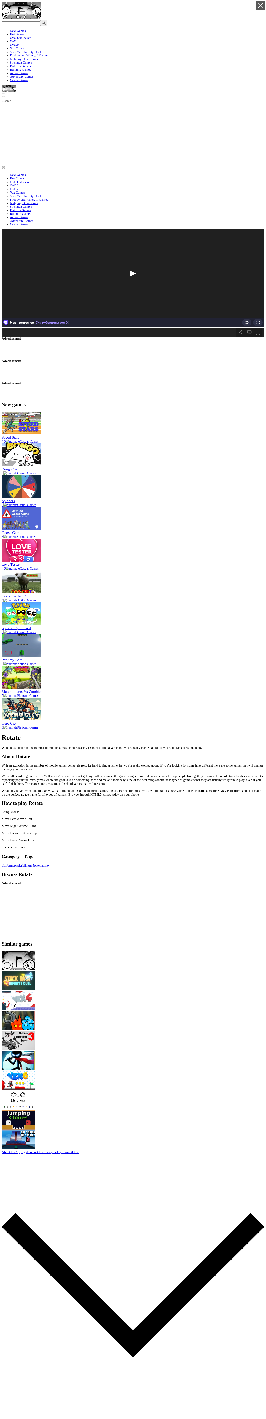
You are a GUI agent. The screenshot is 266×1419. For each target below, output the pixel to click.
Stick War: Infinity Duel (25, 52)
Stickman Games (21, 62)
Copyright (21, 1152)
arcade (17, 865)
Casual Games (19, 80)
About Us (8, 1152)
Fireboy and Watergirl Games (29, 55)
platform (7, 865)
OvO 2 (14, 41)
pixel (37, 865)
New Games (18, 30)
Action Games (19, 73)
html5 (30, 865)
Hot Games (17, 34)
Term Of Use (70, 1152)
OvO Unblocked (20, 37)
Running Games (20, 69)
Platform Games (20, 66)
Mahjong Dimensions (24, 59)
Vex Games (17, 48)
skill (24, 865)
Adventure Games (21, 76)
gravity (45, 865)
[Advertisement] (133, 134)
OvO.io (15, 45)
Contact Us (35, 1152)
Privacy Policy (52, 1152)
